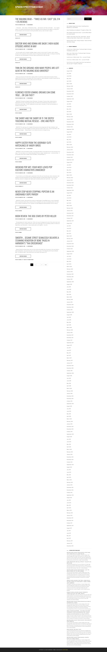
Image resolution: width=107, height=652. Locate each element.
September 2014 (70, 434)
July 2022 (69, 195)
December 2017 (70, 335)
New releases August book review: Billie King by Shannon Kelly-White (79, 602)
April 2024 (69, 142)
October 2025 (70, 96)
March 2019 (69, 297)
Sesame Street (30, 259)
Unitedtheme (65, 649)
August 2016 (69, 375)
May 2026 (69, 78)
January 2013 (69, 484)
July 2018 (69, 317)
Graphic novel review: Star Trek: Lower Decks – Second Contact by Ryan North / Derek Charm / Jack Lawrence (78, 37)
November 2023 (70, 154)
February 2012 (70, 512)
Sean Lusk (69, 53)
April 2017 (69, 355)
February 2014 (70, 451)
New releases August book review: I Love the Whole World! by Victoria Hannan (79, 33)
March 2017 (69, 358)
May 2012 (69, 505)
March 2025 (69, 114)
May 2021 (69, 231)
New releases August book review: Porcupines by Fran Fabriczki (79, 621)
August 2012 (69, 497)
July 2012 (69, 500)
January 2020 (70, 271)
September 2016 (70, 373)
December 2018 (70, 304)
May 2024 (69, 139)
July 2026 (69, 73)
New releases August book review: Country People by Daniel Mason (78, 638)
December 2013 (70, 457)
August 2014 (69, 436)
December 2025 (70, 91)
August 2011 (69, 528)
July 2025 (69, 103)
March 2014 (69, 449)
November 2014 (70, 429)
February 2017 (70, 360)
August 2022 (69, 192)
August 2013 (69, 467)
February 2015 (70, 421)
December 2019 (70, 274)
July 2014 (69, 439)
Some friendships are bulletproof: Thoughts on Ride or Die (79, 30)
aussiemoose (30, 24)
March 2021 (69, 236)
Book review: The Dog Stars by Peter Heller (35, 216)
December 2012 (70, 487)
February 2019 (70, 299)
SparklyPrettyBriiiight (29, 6)
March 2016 (69, 388)
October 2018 (69, 309)
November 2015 (70, 398)
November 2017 (70, 337)
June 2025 (69, 106)
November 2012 (70, 490)
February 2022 (70, 208)
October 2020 (70, 248)
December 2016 (70, 365)
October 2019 (69, 279)
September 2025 (70, 98)
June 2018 (69, 319)
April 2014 (69, 446)
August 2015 (69, 406)
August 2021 (69, 223)
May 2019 (69, 291)
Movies (20, 113)
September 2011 (70, 525)
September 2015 (70, 403)
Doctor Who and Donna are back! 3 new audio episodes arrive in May (37, 45)
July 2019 (69, 286)
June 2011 (69, 533)
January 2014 (69, 454)
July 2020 (69, 256)
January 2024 (70, 149)
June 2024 (69, 137)
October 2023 (70, 157)
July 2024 (69, 134)
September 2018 (70, 312)
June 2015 (69, 411)
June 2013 (69, 472)
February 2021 (70, 238)
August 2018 (69, 314)
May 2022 (69, 200)
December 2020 (70, 243)
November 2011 (70, 520)
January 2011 (69, 543)
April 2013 (69, 477)
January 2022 (70, 210)
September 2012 (70, 495)
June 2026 (69, 76)
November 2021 (70, 215)
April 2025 (69, 111)
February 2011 (70, 540)
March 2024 (69, 144)
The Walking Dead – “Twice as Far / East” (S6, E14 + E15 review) (37, 20)
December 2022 (70, 182)
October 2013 (69, 462)
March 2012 (69, 510)
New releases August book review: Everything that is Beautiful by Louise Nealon (78, 27)
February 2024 (70, 147)
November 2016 (70, 368)
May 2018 (69, 322)
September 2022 (70, 190)
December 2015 (70, 396)
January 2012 (69, 515)
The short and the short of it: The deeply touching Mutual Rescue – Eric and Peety (34, 119)
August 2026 (69, 71)
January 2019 (69, 302)
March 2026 (69, 83)
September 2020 (70, 251)
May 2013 (69, 474)
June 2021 (69, 228)
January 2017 (69, 363)
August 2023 (69, 162)
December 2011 (70, 517)
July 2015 (69, 408)
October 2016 (69, 370)
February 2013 (70, 482)
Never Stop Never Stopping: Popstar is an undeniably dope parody (34, 193)
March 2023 (69, 175)
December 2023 (70, 152)
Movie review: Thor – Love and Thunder (82, 57)
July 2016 (69, 378)
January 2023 (70, 180)
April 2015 (69, 416)
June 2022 (69, 197)
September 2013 (70, 464)
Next (46, 264)
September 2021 (70, 220)
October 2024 (70, 126)
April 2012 (69, 507)
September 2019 (70, 281)
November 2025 (70, 93)
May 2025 (69, 109)
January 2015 (69, 424)
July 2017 (69, 347)
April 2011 (69, 538)
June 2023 (69, 167)
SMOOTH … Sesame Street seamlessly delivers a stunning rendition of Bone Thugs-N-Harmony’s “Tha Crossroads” (37, 240)
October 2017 (69, 340)
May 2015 (69, 413)
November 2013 (70, 459)
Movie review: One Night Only (74, 629)
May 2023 (69, 170)
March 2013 (69, 479)
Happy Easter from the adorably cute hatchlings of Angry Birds (33, 144)
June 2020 (69, 258)
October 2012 (69, 492)
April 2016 (69, 385)
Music (20, 259)
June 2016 (69, 380)
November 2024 (70, 124)
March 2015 (69, 418)
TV (19, 38)
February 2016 (70, 391)
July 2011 (69, 530)
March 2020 (69, 266)
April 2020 (69, 264)
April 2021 (69, 233)
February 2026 (70, 86)
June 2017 (69, 350)
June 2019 (69, 289)
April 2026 (69, 81)
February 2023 (70, 177)
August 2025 (69, 101)
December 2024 (70, 121)
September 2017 (70, 342)
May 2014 (69, 444)
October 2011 (69, 523)
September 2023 (70, 159)
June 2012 (69, 502)
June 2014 (69, 441)
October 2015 (69, 401)
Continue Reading (23, 34)
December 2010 (70, 545)
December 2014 (70, 426)
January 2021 (69, 241)
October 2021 (69, 218)
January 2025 (70, 119)
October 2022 (70, 187)
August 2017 (69, 345)
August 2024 (69, 131)
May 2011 (69, 535)
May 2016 (69, 383)
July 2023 (69, 164)
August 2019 (69, 284)
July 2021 (69, 225)
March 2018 (69, 327)
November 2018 (70, 307)
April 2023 (69, 172)
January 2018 (69, 332)
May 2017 (69, 352)
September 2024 (70, 129)
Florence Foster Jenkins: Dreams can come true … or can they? (35, 94)
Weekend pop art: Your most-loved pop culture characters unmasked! (33, 168)
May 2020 (69, 261)
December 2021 (70, 213)
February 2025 (70, 116)
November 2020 (70, 246)
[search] (91, 7)
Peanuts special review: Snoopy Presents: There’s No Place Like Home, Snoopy (79, 41)
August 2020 (69, 253)
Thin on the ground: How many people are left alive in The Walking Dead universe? (37, 69)
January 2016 (69, 393)
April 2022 (69, 203)
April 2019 (69, 294)
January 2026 (70, 88)
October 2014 (69, 431)
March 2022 (69, 205)
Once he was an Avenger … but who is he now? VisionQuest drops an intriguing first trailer (78, 611)
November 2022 (70, 185)
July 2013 (69, 469)
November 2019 (70, 276)
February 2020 (70, 269)
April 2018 (69, 324)
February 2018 (70, 330)
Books (20, 232)
